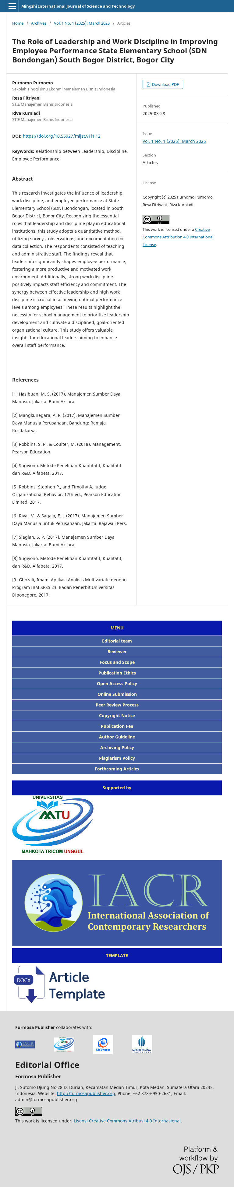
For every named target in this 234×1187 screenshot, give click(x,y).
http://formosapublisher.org (86, 1093)
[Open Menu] (12, 6)
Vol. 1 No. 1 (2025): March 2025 (82, 23)
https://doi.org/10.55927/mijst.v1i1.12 (62, 136)
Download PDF (165, 84)
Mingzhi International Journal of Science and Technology (78, 6)
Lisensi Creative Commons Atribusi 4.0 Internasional (127, 1121)
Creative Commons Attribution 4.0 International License (178, 237)
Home (17, 23)
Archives (38, 23)
